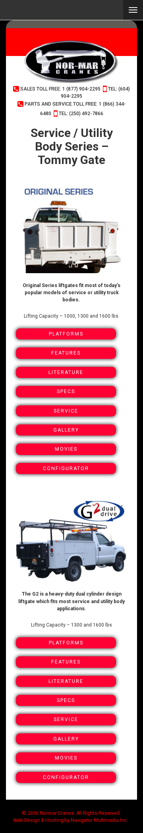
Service (66, 411)
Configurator (66, 468)
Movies (66, 449)
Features (66, 353)
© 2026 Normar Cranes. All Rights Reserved (71, 813)
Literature (65, 372)
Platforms (66, 334)
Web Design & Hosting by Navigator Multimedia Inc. (70, 820)
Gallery (66, 430)
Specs (66, 391)
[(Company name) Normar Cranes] (71, 61)
